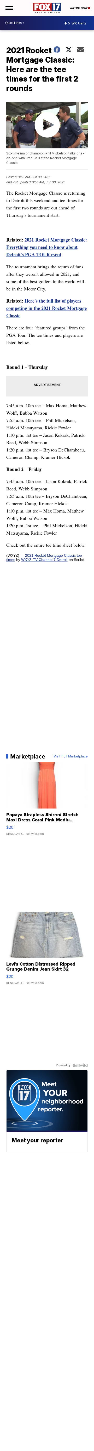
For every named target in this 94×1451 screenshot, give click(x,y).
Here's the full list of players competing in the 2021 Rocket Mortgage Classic (46, 308)
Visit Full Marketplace (71, 756)
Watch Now (79, 8)
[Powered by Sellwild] (80, 1065)
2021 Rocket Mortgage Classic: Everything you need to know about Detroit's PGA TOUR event (46, 247)
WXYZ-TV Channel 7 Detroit (44, 560)
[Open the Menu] (9, 7)
